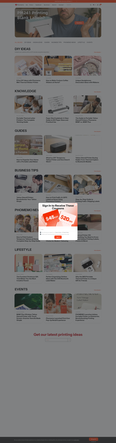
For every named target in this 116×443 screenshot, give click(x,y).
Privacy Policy (66, 232)
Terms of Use (58, 232)
